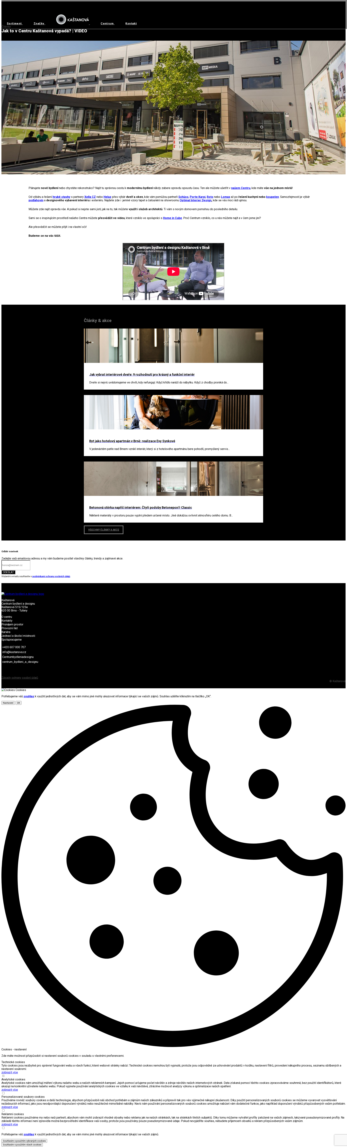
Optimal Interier (190, 200)
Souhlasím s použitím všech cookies (22, 1144)
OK (18, 702)
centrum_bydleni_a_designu (20, 662)
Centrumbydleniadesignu (18, 657)
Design (206, 200)
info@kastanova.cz (14, 652)
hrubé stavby (61, 197)
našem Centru (240, 188)
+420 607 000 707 (14, 647)
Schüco (183, 197)
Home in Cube (172, 218)
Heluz (107, 197)
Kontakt (131, 23)
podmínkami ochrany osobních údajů (51, 576)
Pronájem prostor (12, 624)
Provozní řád (9, 628)
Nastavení (8, 702)
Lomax (225, 197)
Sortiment (15, 23)
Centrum (108, 23)
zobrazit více (9, 1072)
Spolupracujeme (11, 639)
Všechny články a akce (103, 529)
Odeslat (8, 572)
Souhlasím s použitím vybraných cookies (24, 1141)
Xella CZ (90, 197)
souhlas (28, 696)
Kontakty (6, 620)
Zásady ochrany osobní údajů (19, 677)
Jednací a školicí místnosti (18, 636)
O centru (6, 617)
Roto (210, 197)
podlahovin (36, 200)
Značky (39, 23)
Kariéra (5, 632)
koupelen (272, 197)
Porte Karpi (197, 197)
